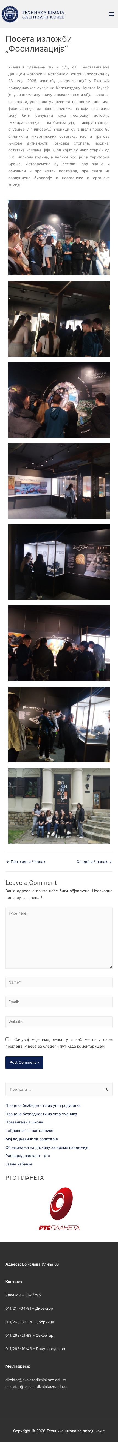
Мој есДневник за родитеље (31, 1139)
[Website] (59, 1022)
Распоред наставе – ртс (27, 1155)
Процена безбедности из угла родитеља (43, 1105)
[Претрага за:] (59, 1089)
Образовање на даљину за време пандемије (46, 1147)
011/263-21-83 (18, 1335)
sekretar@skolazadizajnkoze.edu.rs (36, 1386)
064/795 (33, 1295)
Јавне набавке (18, 1164)
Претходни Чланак (25, 861)
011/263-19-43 (18, 1349)
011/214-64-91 (18, 1308)
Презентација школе (24, 1122)
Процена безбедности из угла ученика (41, 1114)
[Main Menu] (111, 14)
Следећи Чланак (94, 861)
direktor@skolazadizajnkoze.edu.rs (35, 1380)
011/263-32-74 (18, 1322)
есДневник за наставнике (29, 1130)
